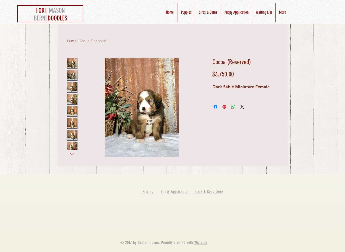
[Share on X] (242, 107)
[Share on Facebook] (215, 107)
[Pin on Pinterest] (224, 107)
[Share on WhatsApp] (233, 107)
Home (71, 41)
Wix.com (200, 242)
